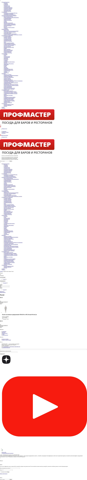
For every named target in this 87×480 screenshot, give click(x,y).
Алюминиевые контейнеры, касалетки (10, 93)
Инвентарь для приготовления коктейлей (11, 31)
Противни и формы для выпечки (9, 23)
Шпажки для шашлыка (8, 102)
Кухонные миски (7, 5)
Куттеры (5, 65)
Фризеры (5, 62)
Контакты (3, 133)
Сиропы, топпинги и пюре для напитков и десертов (13, 34)
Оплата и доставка (5, 132)
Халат (4, 279)
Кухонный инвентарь (5, 2)
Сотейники (6, 165)
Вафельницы (6, 64)
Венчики (5, 183)
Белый (4, 289)
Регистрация (6, 135)
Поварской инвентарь (8, 9)
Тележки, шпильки (7, 78)
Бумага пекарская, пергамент (9, 99)
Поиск (11, 161)
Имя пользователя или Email (5, 468)
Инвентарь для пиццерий (8, 184)
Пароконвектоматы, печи (8, 69)
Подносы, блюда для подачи (9, 45)
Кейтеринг (4, 73)
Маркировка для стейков (8, 95)
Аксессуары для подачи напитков (10, 193)
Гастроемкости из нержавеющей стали (10, 174)
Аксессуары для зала (7, 32)
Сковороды (6, 4)
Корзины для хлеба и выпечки (9, 27)
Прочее (5, 94)
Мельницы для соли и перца (9, 47)
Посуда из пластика (7, 46)
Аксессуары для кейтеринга (9, 77)
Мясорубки (6, 58)
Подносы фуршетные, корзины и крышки (11, 85)
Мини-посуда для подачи (8, 50)
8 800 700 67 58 (17, 346)
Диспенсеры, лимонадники (8, 81)
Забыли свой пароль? (3, 473)
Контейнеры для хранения (8, 13)
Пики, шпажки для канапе (8, 90)
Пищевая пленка (7, 101)
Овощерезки (6, 68)
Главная (1, 271)
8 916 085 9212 (6, 346)
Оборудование (4, 53)
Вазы (5, 203)
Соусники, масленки (7, 38)
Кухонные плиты (7, 56)
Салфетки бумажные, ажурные (9, 100)
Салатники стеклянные (8, 202)
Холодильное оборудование (9, 63)
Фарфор (5, 48)
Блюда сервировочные (8, 87)
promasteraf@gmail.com (6, 347)
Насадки (5, 26)
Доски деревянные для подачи (9, 43)
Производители (4, 333)
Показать (2, 291)
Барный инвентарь (5, 29)
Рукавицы (6, 28)
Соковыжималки (7, 232)
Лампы (5, 66)
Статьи (3, 334)
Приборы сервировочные (8, 241)
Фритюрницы (6, 72)
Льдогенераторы (7, 57)
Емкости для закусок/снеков (9, 42)
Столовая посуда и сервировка (7, 35)
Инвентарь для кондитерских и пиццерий (9, 15)
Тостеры (5, 71)
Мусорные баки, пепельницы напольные (11, 84)
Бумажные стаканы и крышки (9, 98)
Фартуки (5, 106)
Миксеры (5, 67)
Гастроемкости (4, 12)
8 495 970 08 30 (11, 346)
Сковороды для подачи (8, 52)
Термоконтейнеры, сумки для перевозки (11, 82)
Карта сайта (4, 452)
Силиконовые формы (7, 18)
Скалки (5, 21)
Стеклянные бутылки (7, 39)
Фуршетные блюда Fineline (8, 260)
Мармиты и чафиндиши (8, 76)
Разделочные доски (7, 10)
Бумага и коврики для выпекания (10, 24)
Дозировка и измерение (8, 8)
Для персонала (4, 103)
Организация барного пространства (10, 33)
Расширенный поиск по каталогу (7, 453)
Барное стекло (6, 30)
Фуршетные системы (7, 83)
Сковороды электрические (8, 231)
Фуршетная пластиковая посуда (9, 88)
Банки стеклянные (7, 49)
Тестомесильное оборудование (9, 61)
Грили (5, 55)
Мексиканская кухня (7, 40)
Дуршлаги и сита (7, 6)
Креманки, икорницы (7, 37)
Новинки (3, 269)
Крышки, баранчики (7, 51)
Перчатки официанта (7, 105)
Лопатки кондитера (7, 19)
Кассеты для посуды (7, 79)
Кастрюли (6, 164)
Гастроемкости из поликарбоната (9, 14)
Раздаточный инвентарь (8, 7)
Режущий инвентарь (7, 11)
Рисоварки (6, 221)
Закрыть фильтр (2, 292)
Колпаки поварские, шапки (8, 104)
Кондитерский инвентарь (8, 16)
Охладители (6, 59)
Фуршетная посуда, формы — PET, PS (10, 92)
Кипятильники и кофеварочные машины (11, 75)
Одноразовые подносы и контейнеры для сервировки (13, 80)
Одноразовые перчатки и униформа (10, 91)
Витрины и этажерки (7, 74)
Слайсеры (5, 222)
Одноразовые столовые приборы (9, 97)
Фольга (5, 96)
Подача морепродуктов (8, 212)
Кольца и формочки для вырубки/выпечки (11, 17)
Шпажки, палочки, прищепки (9, 250)
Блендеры (5, 54)
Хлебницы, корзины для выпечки (10, 44)
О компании (4, 131)
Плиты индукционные (8, 86)
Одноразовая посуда (5, 251)
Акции (3, 107)
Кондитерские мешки (7, 25)
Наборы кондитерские (8, 20)
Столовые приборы (7, 36)
